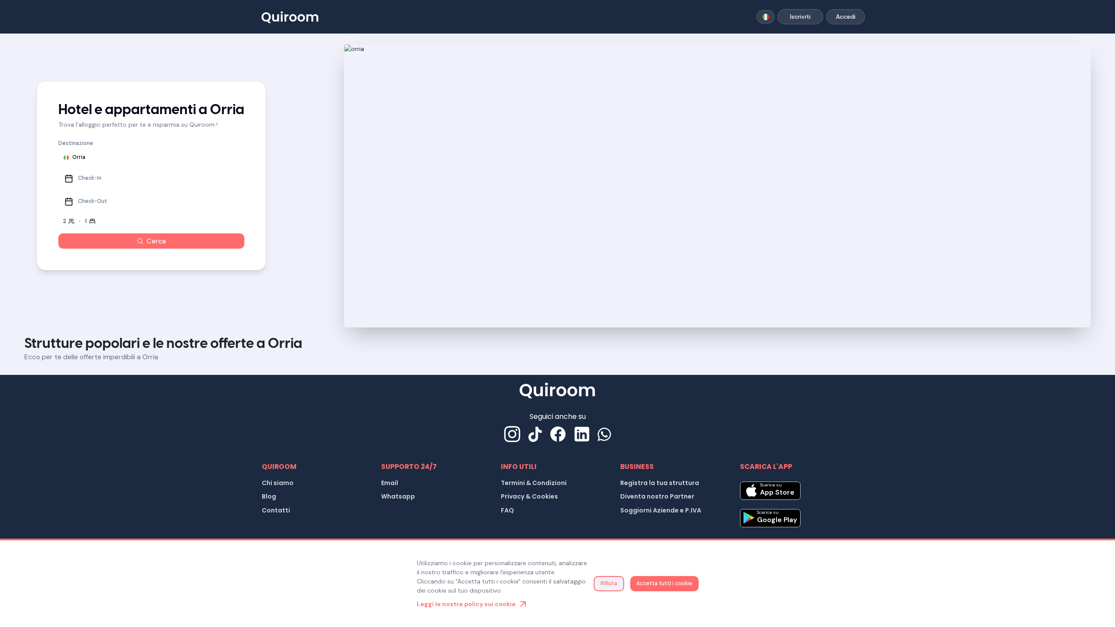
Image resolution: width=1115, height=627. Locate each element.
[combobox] (765, 17)
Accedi (845, 16)
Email (389, 483)
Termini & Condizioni (534, 483)
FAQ (507, 510)
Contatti (276, 510)
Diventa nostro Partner (657, 496)
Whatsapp (398, 496)
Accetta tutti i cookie (664, 583)
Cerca (156, 241)
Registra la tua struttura (659, 483)
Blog (269, 496)
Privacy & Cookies (529, 496)
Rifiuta (609, 583)
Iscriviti (800, 16)
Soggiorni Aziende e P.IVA (660, 510)
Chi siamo (278, 483)
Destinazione (75, 143)
